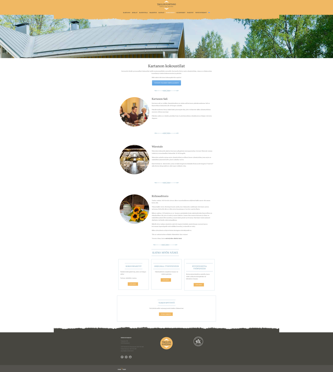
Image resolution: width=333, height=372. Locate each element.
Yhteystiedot (201, 13)
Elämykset (180, 13)
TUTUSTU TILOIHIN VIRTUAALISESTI (166, 83)
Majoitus (153, 13)
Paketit (190, 13)
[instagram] (126, 357)
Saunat (161, 13)
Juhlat (134, 13)
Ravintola (143, 13)
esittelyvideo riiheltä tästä (173, 238)
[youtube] (130, 357)
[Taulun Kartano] (166, 5)
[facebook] (122, 357)
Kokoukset (170, 13)
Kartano (126, 13)
